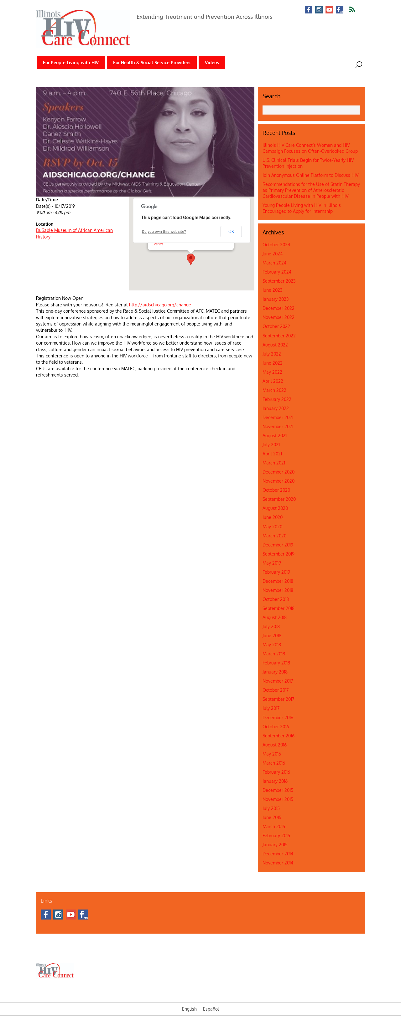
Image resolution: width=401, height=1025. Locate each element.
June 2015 (272, 817)
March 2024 (274, 262)
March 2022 (274, 390)
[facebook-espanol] (339, 10)
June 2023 (273, 290)
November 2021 (278, 426)
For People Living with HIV (71, 62)
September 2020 (279, 499)
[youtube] (329, 10)
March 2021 (274, 462)
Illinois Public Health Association (169, 952)
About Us (43, 952)
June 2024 (273, 253)
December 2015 (278, 790)
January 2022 (276, 408)
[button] (191, 259)
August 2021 (275, 435)
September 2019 (278, 553)
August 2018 (275, 617)
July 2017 (271, 708)
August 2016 (275, 744)
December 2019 (278, 544)
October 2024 (276, 244)
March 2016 (274, 763)
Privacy (231, 952)
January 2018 (275, 671)
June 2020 (273, 517)
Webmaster (211, 952)
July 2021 (271, 444)
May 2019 (272, 563)
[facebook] (308, 10)
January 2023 (276, 299)
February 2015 (276, 835)
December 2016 (278, 717)
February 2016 (276, 772)
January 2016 (275, 781)
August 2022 (275, 344)
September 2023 (279, 281)
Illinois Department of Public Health (108, 952)
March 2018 (274, 653)
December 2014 (278, 853)
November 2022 (278, 317)
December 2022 (278, 308)
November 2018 (278, 590)
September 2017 (278, 699)
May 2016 (272, 753)
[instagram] (319, 10)
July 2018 (271, 626)
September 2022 (279, 335)
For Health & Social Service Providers (151, 62)
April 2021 (272, 453)
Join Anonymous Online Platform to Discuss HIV (310, 175)
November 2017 (278, 681)
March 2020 (274, 535)
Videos (212, 62)
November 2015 (278, 799)
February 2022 (277, 399)
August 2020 (275, 508)
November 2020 (278, 481)
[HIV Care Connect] (83, 44)
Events (157, 244)
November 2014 (278, 862)
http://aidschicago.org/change (160, 304)
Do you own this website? (164, 231)
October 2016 (276, 726)
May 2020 (272, 526)
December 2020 (278, 471)
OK (231, 231)
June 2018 (272, 635)
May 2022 (272, 372)
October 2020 (276, 490)
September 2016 (278, 735)
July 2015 (271, 808)
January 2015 (275, 844)
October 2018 (276, 599)
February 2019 (276, 572)
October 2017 (276, 690)
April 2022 (273, 381)
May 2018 (272, 644)
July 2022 (272, 353)
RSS (356, 10)
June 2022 (273, 363)
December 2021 (278, 417)
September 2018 (278, 608)
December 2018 (278, 581)
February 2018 (276, 662)
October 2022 (276, 326)
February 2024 (277, 271)
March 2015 (274, 826)
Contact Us (64, 952)
